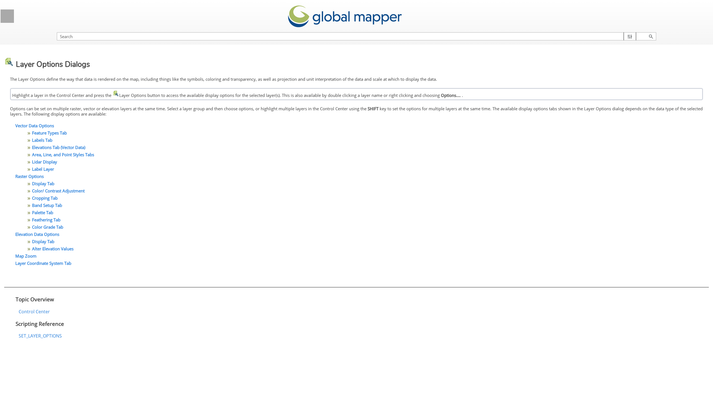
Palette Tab (42, 212)
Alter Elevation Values (53, 248)
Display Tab (43, 183)
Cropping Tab (45, 198)
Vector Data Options (34, 125)
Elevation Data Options (37, 234)
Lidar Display (44, 162)
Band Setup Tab (47, 205)
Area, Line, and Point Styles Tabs (63, 154)
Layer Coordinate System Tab (43, 263)
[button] (630, 36)
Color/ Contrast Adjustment (58, 191)
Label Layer (43, 169)
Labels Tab (42, 140)
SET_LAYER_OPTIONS (40, 336)
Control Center (34, 312)
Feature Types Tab (49, 133)
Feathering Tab (46, 219)
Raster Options (29, 176)
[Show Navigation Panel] (7, 16)
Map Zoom (25, 256)
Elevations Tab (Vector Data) (58, 147)
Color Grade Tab (47, 227)
